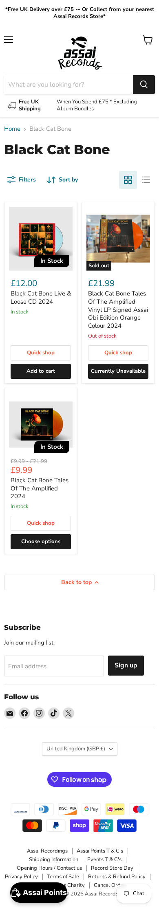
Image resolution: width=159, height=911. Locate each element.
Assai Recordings (47, 851)
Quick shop (41, 352)
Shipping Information (53, 859)
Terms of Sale (63, 876)
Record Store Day (112, 868)
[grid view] (128, 180)
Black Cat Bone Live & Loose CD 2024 (41, 297)
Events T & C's (104, 859)
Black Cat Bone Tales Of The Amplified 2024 (39, 488)
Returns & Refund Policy (117, 876)
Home (12, 128)
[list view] (146, 180)
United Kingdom (75, 748)
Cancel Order (110, 885)
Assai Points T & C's (100, 851)
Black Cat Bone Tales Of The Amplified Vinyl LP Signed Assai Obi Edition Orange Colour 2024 (118, 309)
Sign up (126, 665)
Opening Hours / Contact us (49, 868)
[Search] (144, 84)
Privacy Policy (21, 876)
